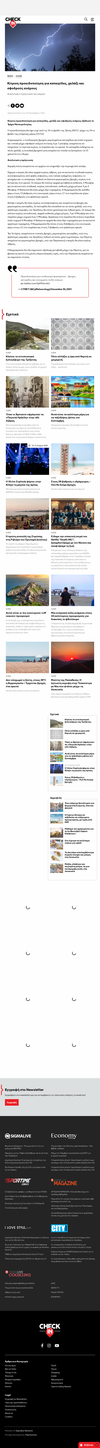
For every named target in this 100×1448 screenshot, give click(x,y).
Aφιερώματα (57, 1379)
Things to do (10, 1372)
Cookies (8, 1416)
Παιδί (53, 1365)
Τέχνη (54, 1369)
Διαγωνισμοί (57, 1383)
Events (8, 1386)
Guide (19, 76)
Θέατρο (8, 1383)
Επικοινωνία (10, 1409)
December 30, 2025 (61, 289)
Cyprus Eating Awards (61, 1386)
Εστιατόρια (10, 1365)
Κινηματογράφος (13, 1379)
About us (9, 1413)
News (10, 76)
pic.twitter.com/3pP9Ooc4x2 (35, 283)
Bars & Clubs (10, 1369)
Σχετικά (12, 314)
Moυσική (9, 1376)
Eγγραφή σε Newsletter (16, 1399)
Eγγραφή (12, 1102)
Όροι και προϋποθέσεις (16, 1402)
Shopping (55, 1372)
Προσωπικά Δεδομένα (15, 1406)
